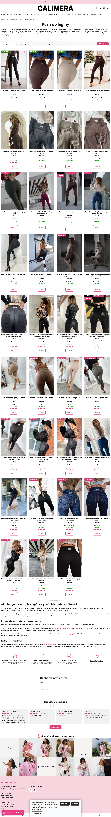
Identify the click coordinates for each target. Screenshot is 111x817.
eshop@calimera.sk (35, 786)
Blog (2, 809)
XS (12, 98)
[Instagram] (34, 790)
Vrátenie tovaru (6, 791)
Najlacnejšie (24, 44)
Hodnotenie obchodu (55, 701)
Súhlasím (75, 804)
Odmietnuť (64, 804)
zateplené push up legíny (65, 634)
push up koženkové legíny (64, 628)
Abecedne (68, 44)
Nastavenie (37, 813)
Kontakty (4, 800)
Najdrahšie (37, 44)
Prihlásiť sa (44, 689)
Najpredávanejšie (53, 44)
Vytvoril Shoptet (105, 815)
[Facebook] (30, 790)
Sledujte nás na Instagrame (57, 736)
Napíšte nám (5, 802)
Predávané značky (7, 806)
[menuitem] (6, 14)
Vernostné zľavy (6, 795)
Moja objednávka (6, 793)
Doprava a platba (7, 798)
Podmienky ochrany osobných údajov (13, 789)
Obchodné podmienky (8, 786)
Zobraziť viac (55, 727)
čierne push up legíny (50, 644)
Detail (13, 106)
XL (16, 98)
